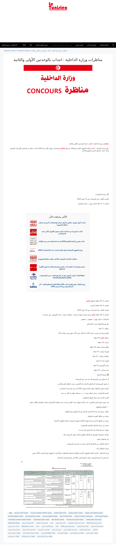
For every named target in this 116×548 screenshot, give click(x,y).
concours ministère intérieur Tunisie (41, 513)
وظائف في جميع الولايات (28, 536)
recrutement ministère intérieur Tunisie (19, 519)
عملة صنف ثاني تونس (14, 529)
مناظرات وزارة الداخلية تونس (31, 533)
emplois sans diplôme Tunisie (94, 513)
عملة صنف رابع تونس (43, 529)
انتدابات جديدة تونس (13, 526)
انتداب (90, 144)
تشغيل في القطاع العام (27, 526)
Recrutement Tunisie (58, 519)
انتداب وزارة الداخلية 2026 (94, 523)
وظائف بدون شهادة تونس (77, 533)
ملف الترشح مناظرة (85, 529)
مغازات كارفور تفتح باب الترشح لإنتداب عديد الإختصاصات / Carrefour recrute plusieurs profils (62, 277)
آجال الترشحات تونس (27, 523)
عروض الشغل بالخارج (42, 45)
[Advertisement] (58, 27)
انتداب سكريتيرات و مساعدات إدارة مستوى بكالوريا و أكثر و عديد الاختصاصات (62, 232)
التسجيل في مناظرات (41, 523)
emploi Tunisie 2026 (60, 513)
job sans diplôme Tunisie (50, 516)
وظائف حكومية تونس (92, 533)
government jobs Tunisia (33, 516)
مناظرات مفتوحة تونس (14, 533)
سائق (88, 301)
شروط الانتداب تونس (47, 526)
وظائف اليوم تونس (63, 533)
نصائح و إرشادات (91, 45)
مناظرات (106, 144)
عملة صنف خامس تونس (28, 529)
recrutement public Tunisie (41, 519)
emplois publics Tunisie (76, 513)
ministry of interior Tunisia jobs (83, 516)
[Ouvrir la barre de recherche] (113, 45)
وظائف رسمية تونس (13, 536)
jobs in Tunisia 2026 (66, 516)
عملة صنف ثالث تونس (97, 526)
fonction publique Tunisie (15, 516)
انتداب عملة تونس (60, 523)
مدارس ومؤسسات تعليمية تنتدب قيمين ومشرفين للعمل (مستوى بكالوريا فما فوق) (62, 268)
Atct (31, 45)
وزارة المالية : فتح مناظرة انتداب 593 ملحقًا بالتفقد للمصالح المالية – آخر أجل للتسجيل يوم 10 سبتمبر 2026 (62, 285)
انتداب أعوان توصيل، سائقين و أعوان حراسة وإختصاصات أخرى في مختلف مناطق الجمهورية (62, 224)
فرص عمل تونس (56, 529)
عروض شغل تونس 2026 (68, 526)
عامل (107, 333)
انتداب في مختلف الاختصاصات (76, 523)
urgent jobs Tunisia (13, 523)
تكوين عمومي (79, 45)
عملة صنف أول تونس (83, 526)
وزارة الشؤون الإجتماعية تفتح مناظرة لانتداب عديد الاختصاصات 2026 (60, 250)
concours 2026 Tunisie (21, 513)
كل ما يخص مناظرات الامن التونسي (62, 45)
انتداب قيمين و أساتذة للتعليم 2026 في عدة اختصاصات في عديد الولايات (61, 241)
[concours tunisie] (58, 6)
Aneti (24, 45)
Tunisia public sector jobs (93, 519)
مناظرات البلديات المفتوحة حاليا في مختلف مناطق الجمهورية (57, 259)
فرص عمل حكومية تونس (70, 529)
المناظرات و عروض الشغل (9, 45)
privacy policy (104, 45)
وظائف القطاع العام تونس (48, 533)
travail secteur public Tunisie (74, 519)
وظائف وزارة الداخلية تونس (44, 536)
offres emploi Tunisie (101, 516)
